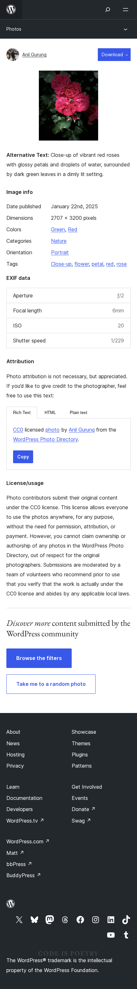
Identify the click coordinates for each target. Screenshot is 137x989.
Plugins (80, 754)
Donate (84, 809)
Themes (81, 743)
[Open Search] (108, 9)
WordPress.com (28, 841)
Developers (19, 809)
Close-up (61, 264)
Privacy (15, 766)
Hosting (15, 754)
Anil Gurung (34, 54)
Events (80, 798)
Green (58, 229)
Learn (12, 787)
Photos (13, 29)
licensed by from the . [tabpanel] (64, 434)
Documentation (24, 798)
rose (122, 264)
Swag (81, 820)
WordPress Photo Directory (45, 439)
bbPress (19, 864)
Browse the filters (39, 658)
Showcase (84, 732)
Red (72, 229)
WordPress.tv (25, 820)
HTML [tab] (50, 412)
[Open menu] (127, 9)
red (110, 264)
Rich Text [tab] (22, 412)
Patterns (82, 766)
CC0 (18, 429)
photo (53, 429)
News (13, 743)
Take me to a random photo (51, 684)
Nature (59, 241)
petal (97, 264)
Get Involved (87, 787)
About (13, 732)
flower (82, 264)
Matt (15, 853)
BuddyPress (23, 875)
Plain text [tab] (78, 412)
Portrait (60, 252)
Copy (23, 456)
